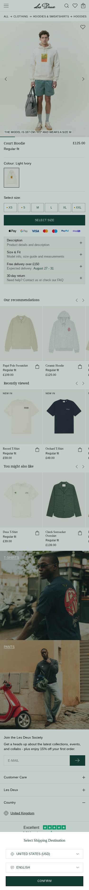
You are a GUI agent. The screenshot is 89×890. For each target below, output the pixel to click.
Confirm (44, 881)
